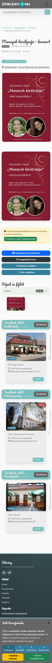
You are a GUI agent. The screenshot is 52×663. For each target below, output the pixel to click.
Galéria (5, 602)
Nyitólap (8, 28)
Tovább (37, 379)
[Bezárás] (48, 623)
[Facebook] (4, 573)
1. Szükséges (8, 648)
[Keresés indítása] (47, 12)
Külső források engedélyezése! (21, 239)
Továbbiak (41, 324)
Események (20, 28)
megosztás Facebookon (27, 253)
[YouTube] (9, 573)
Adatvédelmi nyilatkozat (14, 613)
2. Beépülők (20, 648)
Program (32, 28)
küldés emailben (27, 266)
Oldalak (6, 598)
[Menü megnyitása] (46, 4)
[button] (26, 107)
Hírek (4, 584)
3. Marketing (31, 648)
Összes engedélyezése (37, 657)
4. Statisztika (44, 648)
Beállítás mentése (13, 657)
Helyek (5, 593)
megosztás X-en (27, 259)
